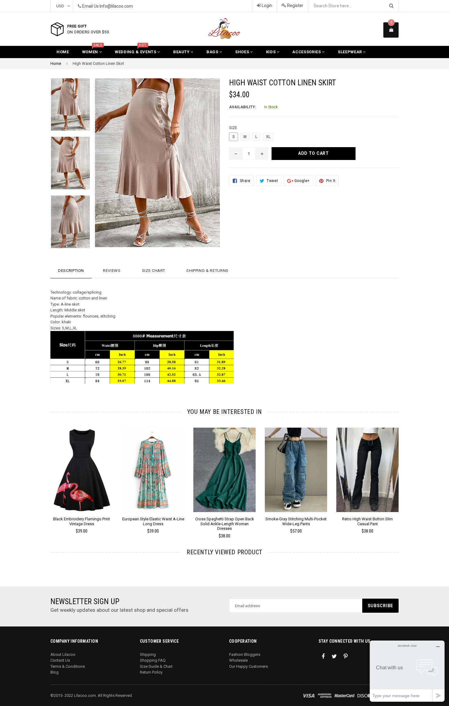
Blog (54, 672)
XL (268, 137)
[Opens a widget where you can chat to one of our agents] (407, 671)
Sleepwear (350, 52)
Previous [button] (42, 474)
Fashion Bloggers (244, 654)
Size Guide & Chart (156, 666)
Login (266, 5)
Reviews (112, 270)
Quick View (81, 476)
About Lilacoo (62, 654)
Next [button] (407, 474)
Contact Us (60, 660)
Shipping (148, 654)
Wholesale (238, 660)
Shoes (242, 52)
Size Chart (153, 270)
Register (294, 5)
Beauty (182, 52)
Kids (271, 52)
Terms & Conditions (67, 666)
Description (71, 270)
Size (233, 127)
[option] (77, 483)
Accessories (307, 52)
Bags (212, 52)
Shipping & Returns (207, 270)
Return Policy (151, 672)
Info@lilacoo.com (116, 6)
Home (63, 52)
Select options (81, 465)
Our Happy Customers (248, 666)
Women (92, 50)
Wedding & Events (136, 50)
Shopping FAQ (153, 660)
